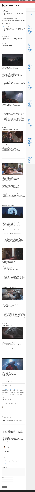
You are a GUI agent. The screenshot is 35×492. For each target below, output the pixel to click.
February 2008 (30, 148)
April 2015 (29, 60)
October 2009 (29, 129)
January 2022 (29, 17)
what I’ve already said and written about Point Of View (13, 42)
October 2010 (29, 117)
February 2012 (30, 100)
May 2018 (29, 29)
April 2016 (29, 47)
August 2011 (29, 106)
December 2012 (30, 89)
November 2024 (30, 14)
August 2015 (29, 55)
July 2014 (29, 69)
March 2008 (29, 147)
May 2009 (29, 135)
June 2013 (29, 83)
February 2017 (30, 36)
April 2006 (29, 162)
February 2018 (30, 31)
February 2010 (30, 125)
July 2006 (29, 160)
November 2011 (30, 103)
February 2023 (30, 16)
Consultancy (26, 0)
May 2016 (29, 46)
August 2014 (29, 68)
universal (7, 398)
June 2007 (29, 155)
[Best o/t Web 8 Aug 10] (14, 392)
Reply (3, 412)
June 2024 (29, 15)
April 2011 (29, 110)
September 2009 (30, 130)
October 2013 (29, 79)
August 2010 (29, 119)
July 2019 (29, 25)
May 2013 (29, 84)
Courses (23, 0)
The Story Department (10, 5)
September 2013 (30, 80)
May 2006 (29, 161)
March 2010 (29, 124)
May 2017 (29, 34)
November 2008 (30, 140)
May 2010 (29, 122)
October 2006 (29, 158)
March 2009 (29, 137)
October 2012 (29, 91)
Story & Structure (4, 397)
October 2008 (29, 141)
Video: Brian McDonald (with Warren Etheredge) (7, 399)
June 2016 (29, 45)
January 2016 (29, 50)
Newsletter (31, 0)
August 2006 (29, 159)
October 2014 (29, 66)
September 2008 (30, 142)
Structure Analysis (9, 397)
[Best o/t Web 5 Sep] (21, 392)
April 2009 (29, 136)
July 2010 (29, 120)
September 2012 (30, 92)
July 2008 (29, 144)
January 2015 (29, 63)
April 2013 (29, 85)
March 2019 (29, 27)
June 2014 (29, 70)
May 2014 (29, 71)
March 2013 (29, 86)
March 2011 (29, 111)
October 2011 (29, 104)
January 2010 (29, 126)
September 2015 (30, 54)
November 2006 (30, 157)
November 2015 (30, 52)
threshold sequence (4, 398)
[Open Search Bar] (34, 0)
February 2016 (30, 49)
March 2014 (29, 73)
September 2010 (30, 118)
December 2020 (30, 23)
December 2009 (30, 127)
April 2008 (29, 146)
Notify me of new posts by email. (6, 484)
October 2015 (29, 53)
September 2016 (30, 42)
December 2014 (30, 64)
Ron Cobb (4, 26)
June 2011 (29, 108)
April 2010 (29, 123)
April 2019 (29, 26)
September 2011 (30, 105)
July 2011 (29, 107)
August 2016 (29, 43)
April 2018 (29, 30)
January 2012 (29, 101)
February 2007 (30, 156)
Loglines (20, 0)
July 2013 (29, 82)
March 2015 (29, 61)
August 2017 (29, 32)
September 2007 (30, 154)
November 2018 (30, 28)
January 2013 (29, 88)
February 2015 (30, 62)
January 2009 (29, 139)
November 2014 (30, 65)
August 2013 (29, 81)
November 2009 (30, 128)
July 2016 (29, 44)
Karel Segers (7, 446)
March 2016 (29, 48)
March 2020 (29, 24)
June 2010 (29, 121)
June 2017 (29, 33)
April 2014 (29, 72)
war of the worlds (11, 398)
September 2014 (30, 67)
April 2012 (29, 98)
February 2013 (30, 87)
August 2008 (29, 143)
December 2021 (30, 18)
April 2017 (29, 35)
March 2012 (29, 99)
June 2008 (29, 145)
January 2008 (29, 149)
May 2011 (29, 109)
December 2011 (30, 102)
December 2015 (30, 51)
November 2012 (30, 90)
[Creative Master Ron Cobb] (6, 392)
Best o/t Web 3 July (4, 400)
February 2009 (30, 138)
